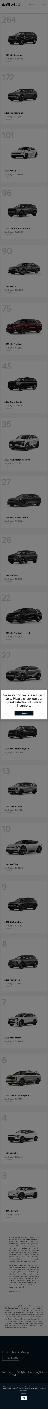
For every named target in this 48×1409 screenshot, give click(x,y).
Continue (24, 713)
